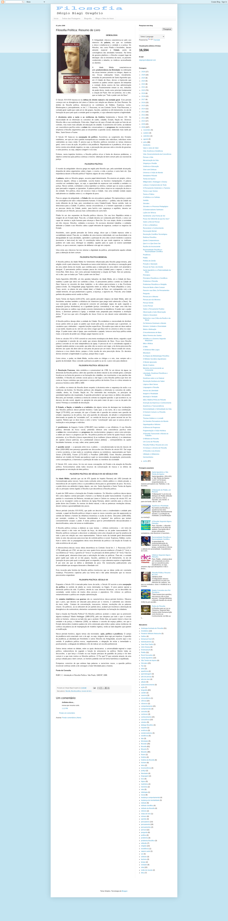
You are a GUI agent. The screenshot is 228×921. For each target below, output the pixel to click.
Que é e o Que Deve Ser (152, 243)
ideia (143, 765)
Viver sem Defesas (149, 170)
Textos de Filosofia (158, 606)
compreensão (146, 709)
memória (144, 787)
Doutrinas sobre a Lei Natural (153, 378)
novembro (147, 130)
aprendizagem (146, 674)
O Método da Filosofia (151, 439)
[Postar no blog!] (101, 688)
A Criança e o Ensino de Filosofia (155, 448)
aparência (144, 671)
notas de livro (146, 814)
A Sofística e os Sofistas (151, 197)
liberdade (144, 773)
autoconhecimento (147, 685)
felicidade (144, 741)
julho (145, 142)
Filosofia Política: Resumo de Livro (155, 445)
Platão (145, 258)
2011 (143, 118)
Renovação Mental (150, 231)
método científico (147, 805)
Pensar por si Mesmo (150, 297)
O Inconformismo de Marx (152, 332)
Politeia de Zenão (149, 261)
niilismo (144, 811)
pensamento (145, 824)
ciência (143, 701)
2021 (143, 87)
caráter (143, 693)
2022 (143, 84)
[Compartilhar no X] (103, 688)
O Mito (145, 347)
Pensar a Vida (148, 157)
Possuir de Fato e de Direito (153, 267)
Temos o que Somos (150, 191)
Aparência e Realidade (160, 506)
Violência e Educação (151, 166)
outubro (146, 133)
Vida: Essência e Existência (153, 151)
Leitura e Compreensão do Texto (155, 185)
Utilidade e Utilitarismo (151, 454)
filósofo (143, 749)
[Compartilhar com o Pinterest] (108, 688)
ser (142, 854)
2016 (143, 102)
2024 (143, 78)
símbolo (144, 857)
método (143, 803)
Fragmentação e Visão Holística (154, 431)
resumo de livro (86, 691)
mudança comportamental (150, 797)
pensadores (145, 822)
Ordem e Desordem (150, 315)
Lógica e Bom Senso (150, 384)
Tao (142, 666)
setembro (146, 136)
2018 (143, 96)
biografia (144, 690)
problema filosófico (148, 841)
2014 (143, 109)
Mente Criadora (148, 365)
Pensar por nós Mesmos (151, 300)
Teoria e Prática (148, 194)
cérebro (144, 722)
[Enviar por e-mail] (98, 688)
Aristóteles (145, 631)
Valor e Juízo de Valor (151, 148)
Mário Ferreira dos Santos (152, 335)
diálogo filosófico (147, 725)
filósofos (144, 752)
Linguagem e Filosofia (151, 387)
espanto (144, 728)
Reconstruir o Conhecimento (153, 228)
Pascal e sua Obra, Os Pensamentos (156, 290)
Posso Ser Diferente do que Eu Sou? (156, 219)
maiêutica (144, 784)
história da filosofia (148, 760)
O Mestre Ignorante (150, 362)
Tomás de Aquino (149, 179)
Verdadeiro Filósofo (150, 176)
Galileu (143, 636)
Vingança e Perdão (150, 163)
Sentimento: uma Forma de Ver (154, 216)
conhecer (144, 714)
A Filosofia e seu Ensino (151, 451)
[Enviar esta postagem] (94, 688)
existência (144, 736)
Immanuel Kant (146, 639)
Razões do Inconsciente (151, 246)
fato (142, 738)
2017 (143, 99)
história (143, 757)
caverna (144, 695)
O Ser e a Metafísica (150, 225)
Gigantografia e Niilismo (151, 424)
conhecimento (146, 717)
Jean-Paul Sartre (147, 644)
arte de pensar (146, 677)
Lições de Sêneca (149, 213)
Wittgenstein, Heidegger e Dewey (155, 182)
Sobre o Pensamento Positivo (153, 309)
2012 (143, 115)
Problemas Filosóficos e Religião (155, 284)
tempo (143, 862)
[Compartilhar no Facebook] (106, 688)
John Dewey (145, 647)
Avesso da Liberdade (150, 391)
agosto (146, 139)
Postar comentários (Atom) (71, 718)
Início (56, 18)
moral (143, 795)
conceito (144, 712)
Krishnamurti (145, 650)
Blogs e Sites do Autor (105, 18)
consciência (145, 720)
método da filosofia (148, 808)
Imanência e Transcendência (153, 406)
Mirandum (146, 353)
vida (142, 867)
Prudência (146, 255)
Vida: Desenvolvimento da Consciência (157, 154)
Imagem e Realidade (150, 394)
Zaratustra (146, 145)
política (143, 835)
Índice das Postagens (71, 18)
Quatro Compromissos (151, 240)
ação (143, 687)
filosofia (68, 691)
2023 (143, 81)
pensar (143, 830)
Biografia (88, 18)
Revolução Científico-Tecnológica (155, 234)
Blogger (124, 891)
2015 (143, 105)
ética (142, 873)
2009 (143, 124)
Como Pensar (148, 306)
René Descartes (147, 655)
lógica (143, 781)
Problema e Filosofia (150, 281)
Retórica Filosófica (149, 237)
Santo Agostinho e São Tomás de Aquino (160, 473)
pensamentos (146, 827)
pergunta (144, 832)
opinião (143, 819)
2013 (143, 112)
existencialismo (146, 733)
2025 (143, 75)
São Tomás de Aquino (149, 660)
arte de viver (145, 679)
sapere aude (145, 851)
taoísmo (144, 859)
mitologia (144, 792)
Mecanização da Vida (151, 160)
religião (143, 846)
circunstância (146, 698)
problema (144, 838)
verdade (144, 865)
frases (143, 754)
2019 (143, 93)
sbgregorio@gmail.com (147, 60)
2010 (143, 121)
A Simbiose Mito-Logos (151, 350)
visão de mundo (147, 870)
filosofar (144, 744)
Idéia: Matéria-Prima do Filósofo (154, 400)
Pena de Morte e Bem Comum (154, 287)
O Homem (146, 415)
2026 (143, 72)
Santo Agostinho (147, 658)
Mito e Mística (148, 343)
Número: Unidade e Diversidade (154, 326)
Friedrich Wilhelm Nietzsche (151, 634)
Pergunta (146, 294)
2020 (143, 90)
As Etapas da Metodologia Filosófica (156, 356)
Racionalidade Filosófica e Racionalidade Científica (153, 250)
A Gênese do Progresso (151, 427)
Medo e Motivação (149, 329)
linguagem (145, 776)
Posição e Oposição (150, 264)
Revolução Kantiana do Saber (154, 381)
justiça (143, 771)
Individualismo (146, 642)
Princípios (146, 275)
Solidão (146, 200)
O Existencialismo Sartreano (153, 210)
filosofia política (76, 691)
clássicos (144, 703)
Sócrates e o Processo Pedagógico (155, 206)
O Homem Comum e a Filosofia (154, 412)
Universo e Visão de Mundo (153, 173)
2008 (143, 127)
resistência (145, 849)
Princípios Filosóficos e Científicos (155, 278)
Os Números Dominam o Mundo (154, 323)
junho (145, 461)
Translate (156, 40)
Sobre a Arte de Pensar (151, 222)
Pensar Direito (148, 303)
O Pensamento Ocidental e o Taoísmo (156, 188)
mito (142, 789)
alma (143, 669)
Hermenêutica (148, 457)
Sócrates (146, 203)
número (144, 816)
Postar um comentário (67, 713)
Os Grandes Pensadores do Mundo (155, 421)
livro (142, 779)
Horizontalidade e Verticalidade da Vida (157, 409)
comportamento (146, 706)
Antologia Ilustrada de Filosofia (152, 628)
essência (144, 730)
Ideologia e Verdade (150, 397)
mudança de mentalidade (150, 800)
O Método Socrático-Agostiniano (154, 359)
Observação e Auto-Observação (154, 312)
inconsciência (146, 768)
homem (143, 763)
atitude (143, 682)
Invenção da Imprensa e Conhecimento (157, 403)
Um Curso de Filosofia (151, 442)
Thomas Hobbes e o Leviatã (153, 418)
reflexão (144, 843)
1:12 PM (65, 708)
